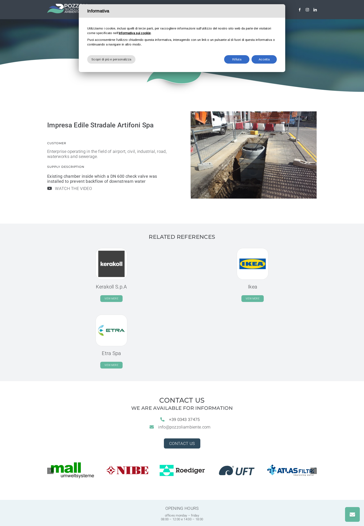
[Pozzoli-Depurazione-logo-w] (67, 5)
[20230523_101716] (254, 155)
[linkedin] (315, 9)
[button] (50, 471)
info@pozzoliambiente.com (184, 427)
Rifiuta (236, 59)
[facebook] (299, 9)
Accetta (264, 59)
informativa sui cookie (135, 33)
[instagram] (307, 9)
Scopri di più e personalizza (111, 59)
